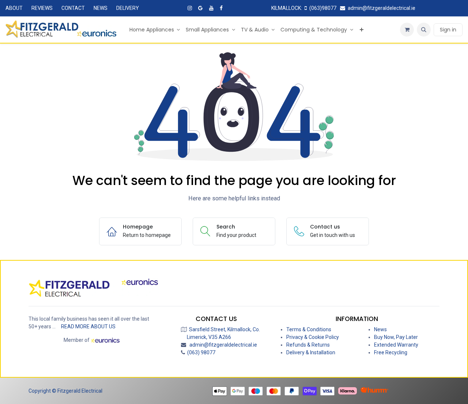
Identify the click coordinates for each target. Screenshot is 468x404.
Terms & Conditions (308, 329)
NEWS (100, 8)
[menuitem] (155, 30)
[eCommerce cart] (407, 30)
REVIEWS (42, 8)
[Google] (200, 8)
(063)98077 (322, 8)
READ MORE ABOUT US (88, 326)
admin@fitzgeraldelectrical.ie (381, 8)
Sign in (448, 29)
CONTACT (73, 8)
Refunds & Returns (308, 345)
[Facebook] (221, 8)
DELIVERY (127, 8)
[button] (424, 30)
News (380, 329)
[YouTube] (211, 8)
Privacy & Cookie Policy (312, 337)
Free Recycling (390, 352)
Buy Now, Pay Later (396, 337)
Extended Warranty (396, 345)
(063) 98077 (200, 352)
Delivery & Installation (310, 352)
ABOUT (14, 8)
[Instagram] (189, 8)
